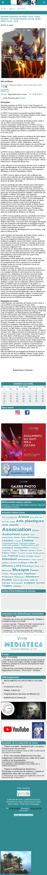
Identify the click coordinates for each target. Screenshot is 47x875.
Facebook (28, 416)
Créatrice (15, 550)
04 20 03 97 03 (35, 808)
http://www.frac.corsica (17, 94)
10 (4, 396)
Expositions (21, 9)
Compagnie (7, 548)
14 (30, 396)
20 (23, 399)
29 (36, 401)
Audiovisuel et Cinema (13, 698)
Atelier (36, 530)
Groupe (30, 556)
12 (17, 396)
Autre (17, 537)
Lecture (34, 559)
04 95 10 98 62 (14, 808)
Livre (17, 565)
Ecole (39, 550)
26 (17, 401)
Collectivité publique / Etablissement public (20, 545)
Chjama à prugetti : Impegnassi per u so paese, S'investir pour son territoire (23, 747)
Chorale (18, 541)
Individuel (9, 559)
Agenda (11, 9)
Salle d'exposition (21, 580)
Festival (13, 555)
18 (11, 399)
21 (30, 399)
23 (43, 399)
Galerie (22, 556)
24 (4, 401)
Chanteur (8, 540)
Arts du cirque (8, 521)
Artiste (23, 517)
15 (36, 396)
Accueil (3, 9)
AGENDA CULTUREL (23, 384)
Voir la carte (8, 25)
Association (16, 529)
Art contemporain (9, 517)
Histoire (37, 556)
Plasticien (30, 573)
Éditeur (13, 553)
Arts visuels (10, 524)
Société (40, 582)
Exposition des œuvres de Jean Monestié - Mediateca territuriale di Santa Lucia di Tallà (23, 618)
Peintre (34, 570)
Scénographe (17, 583)
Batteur (24, 537)
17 (4, 399)
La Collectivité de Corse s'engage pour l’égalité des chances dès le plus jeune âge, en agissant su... (23, 776)
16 (43, 396)
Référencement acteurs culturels (16, 502)
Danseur (32, 550)
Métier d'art (39, 566)
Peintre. (5, 574)
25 (11, 401)
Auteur (25, 534)
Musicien (7, 570)
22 (36, 399)
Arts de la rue (36, 517)
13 (23, 396)
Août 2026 (23, 387)
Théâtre (7, 585)
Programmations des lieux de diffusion (20, 694)
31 (4, 403)
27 (23, 401)
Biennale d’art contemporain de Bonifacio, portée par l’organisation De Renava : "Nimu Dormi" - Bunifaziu (22, 667)
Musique (20, 570)
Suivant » (29, 370)
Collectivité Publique (27, 543)
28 (30, 401)
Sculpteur (29, 582)
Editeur (6, 553)
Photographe (16, 574)
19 (17, 399)
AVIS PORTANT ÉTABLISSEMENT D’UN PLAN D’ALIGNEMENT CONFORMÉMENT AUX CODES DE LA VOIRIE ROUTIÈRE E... (21, 764)
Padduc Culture (10, 690)
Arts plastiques (30, 521)
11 (11, 396)
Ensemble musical (25, 553)
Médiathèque (28, 566)
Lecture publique (18, 562)
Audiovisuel (11, 534)
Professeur (8, 577)
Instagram (19, 416)
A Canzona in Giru (11, 687)
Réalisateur (19, 577)
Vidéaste (17, 586)
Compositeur (21, 547)
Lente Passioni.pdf (10, 98)
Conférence (34, 548)
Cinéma (27, 540)
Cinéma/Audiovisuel (10, 543)
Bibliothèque (33, 537)
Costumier (6, 550)
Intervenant (24, 559)
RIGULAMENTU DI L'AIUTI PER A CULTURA (23, 681)
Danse (23, 550)
